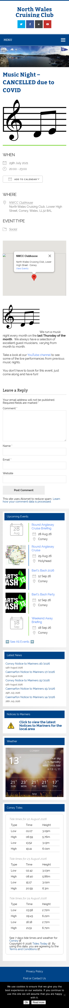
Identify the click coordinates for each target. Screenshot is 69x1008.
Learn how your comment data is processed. (31, 500)
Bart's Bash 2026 (43, 570)
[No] (64, 995)
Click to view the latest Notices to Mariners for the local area (40, 725)
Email (7, 459)
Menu (8, 40)
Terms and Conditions (23, 949)
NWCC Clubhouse (21, 202)
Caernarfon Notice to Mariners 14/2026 (30, 697)
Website (8, 473)
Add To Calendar (25, 179)
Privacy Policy (34, 971)
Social (13, 229)
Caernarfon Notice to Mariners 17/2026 (30, 672)
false (34, 793)
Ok (26, 1002)
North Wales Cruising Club (35, 11)
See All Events (19, 641)
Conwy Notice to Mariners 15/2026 (28, 680)
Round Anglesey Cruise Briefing (43, 526)
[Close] (49, 255)
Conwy (13, 940)
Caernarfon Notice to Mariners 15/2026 (30, 688)
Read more (38, 1002)
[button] (34, 277)
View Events (22, 268)
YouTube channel (39, 355)
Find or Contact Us (34, 978)
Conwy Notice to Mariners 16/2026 (28, 663)
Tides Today (39, 943)
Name (7, 446)
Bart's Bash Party (43, 594)
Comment (10, 408)
